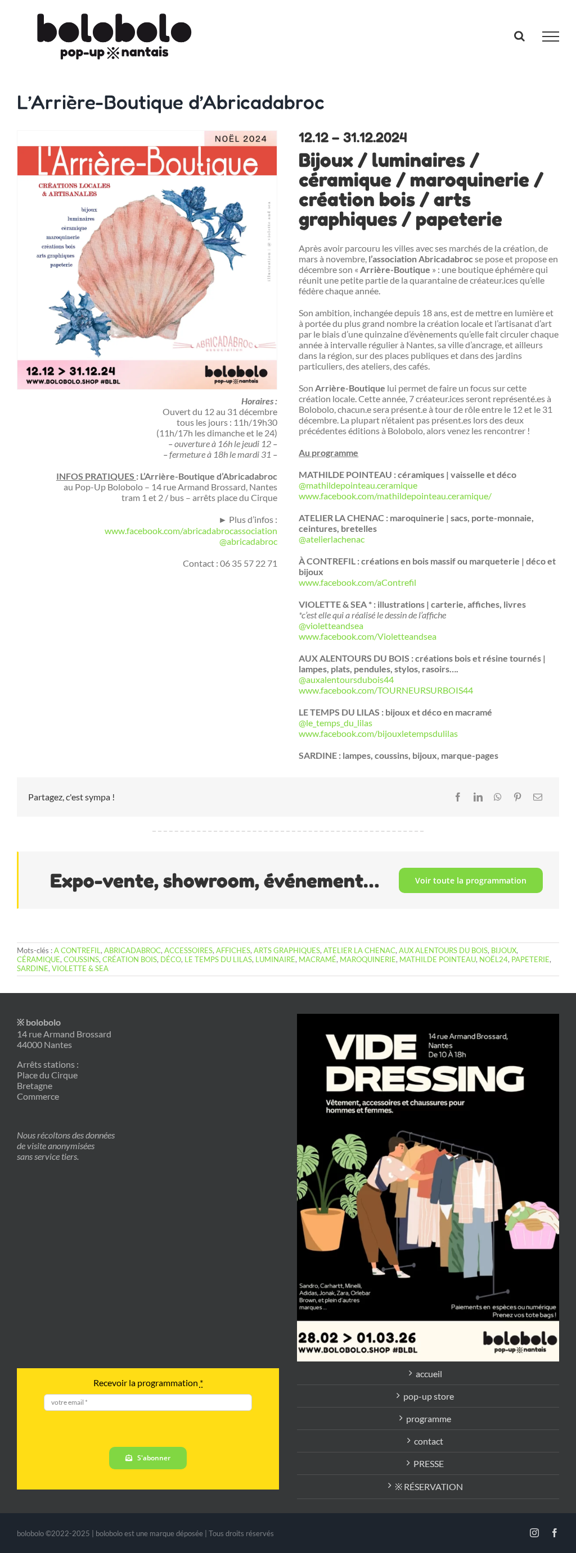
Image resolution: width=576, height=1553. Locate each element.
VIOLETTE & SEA (80, 968)
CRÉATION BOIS (129, 959)
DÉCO (170, 959)
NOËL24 (493, 959)
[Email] (538, 797)
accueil (429, 1373)
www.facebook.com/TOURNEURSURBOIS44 (386, 690)
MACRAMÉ (317, 959)
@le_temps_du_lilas (335, 722)
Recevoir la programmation (148, 1382)
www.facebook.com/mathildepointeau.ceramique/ (395, 495)
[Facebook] (458, 797)
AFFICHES (233, 950)
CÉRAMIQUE (38, 959)
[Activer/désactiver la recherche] (519, 36)
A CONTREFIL (77, 950)
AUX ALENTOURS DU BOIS (443, 950)
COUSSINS (81, 959)
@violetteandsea (331, 625)
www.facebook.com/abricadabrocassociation (191, 530)
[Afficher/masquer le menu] (550, 36)
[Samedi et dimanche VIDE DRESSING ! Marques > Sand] (428, 1188)
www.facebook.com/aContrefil (357, 582)
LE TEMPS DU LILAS (218, 959)
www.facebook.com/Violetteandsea (367, 636)
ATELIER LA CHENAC (359, 950)
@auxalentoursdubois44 (346, 679)
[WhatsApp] (497, 797)
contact (428, 1441)
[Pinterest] (517, 797)
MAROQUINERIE (368, 959)
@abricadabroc (248, 541)
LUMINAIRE (275, 959)
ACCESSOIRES (188, 950)
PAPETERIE (530, 959)
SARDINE (32, 968)
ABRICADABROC (132, 950)
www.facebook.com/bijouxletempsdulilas (378, 733)
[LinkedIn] (478, 797)
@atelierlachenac (331, 539)
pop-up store (428, 1396)
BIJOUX (503, 950)
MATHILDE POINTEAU (437, 959)
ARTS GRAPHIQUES (287, 950)
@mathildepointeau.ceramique (358, 485)
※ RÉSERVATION (429, 1486)
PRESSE (428, 1463)
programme (428, 1418)
